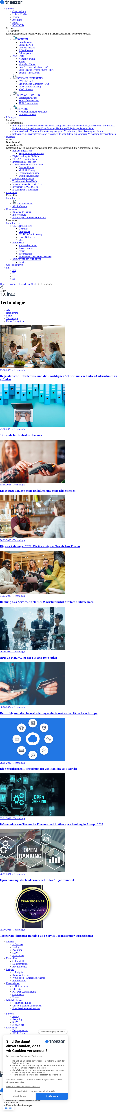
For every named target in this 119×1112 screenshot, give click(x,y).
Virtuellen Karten (27, 64)
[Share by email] (13, 295)
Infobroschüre (19, 214)
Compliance (24, 231)
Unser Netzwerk (27, 237)
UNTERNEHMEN (22, 226)
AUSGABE (18, 56)
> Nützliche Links (21, 1003)
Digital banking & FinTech (25, 156)
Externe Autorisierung (29, 72)
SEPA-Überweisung (29, 100)
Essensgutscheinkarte (29, 173)
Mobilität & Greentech (23, 178)
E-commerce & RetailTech (25, 189)
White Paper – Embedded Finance (29, 217)
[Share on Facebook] (1, 295)
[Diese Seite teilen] (1, 288)
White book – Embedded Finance (35, 256)
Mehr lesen (12, 198)
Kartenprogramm (27, 58)
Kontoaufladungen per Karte (33, 111)
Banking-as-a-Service (63, 125)
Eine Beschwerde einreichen (26, 1008)
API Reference (19, 206)
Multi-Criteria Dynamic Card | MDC (36, 70)
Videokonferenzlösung (30, 86)
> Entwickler (19, 961)
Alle (8, 310)
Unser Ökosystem (15, 321)
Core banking (19, 11)
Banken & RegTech (22, 150)
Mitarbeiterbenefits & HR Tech (27, 164)
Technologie (12, 318)
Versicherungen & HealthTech (27, 184)
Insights (12, 284)
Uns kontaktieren (14, 265)
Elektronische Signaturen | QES (34, 83)
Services (10, 8)
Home (3, 284)
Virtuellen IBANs (27, 114)
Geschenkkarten (26, 167)
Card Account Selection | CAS (33, 67)
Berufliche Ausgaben (29, 175)
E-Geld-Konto (26, 50)
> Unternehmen (20, 986)
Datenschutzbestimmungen (19, 1105)
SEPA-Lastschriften (28, 103)
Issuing (15, 17)
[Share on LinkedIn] (9, 295)
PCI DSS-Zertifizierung (30, 234)
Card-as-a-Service (58, 131)
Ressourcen (12, 209)
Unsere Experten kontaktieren (27, 1005)
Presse (22, 251)
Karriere (23, 262)
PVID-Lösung (26, 81)
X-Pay (22, 61)
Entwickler (11, 192)
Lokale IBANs (19, 14)
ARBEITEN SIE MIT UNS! (26, 259)
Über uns (23, 228)
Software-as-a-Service (64, 134)
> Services (17, 944)
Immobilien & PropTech (24, 161)
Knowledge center (28, 245)
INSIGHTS (18, 242)
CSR (21, 239)
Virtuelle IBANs (27, 47)
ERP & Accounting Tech (24, 159)
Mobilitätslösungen (28, 170)
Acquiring (17, 19)
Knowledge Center (21, 212)
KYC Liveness (26, 89)
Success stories (26, 248)
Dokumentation (20, 964)
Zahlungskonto (26, 53)
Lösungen (11, 117)
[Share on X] (5, 295)
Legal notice (12, 1102)
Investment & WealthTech (25, 187)
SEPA (15, 22)
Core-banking (25, 42)
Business (10, 136)
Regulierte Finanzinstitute (31, 153)
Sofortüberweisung (28, 97)
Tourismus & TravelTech (24, 181)
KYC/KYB (18, 25)
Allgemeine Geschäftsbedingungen (23, 1099)
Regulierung (12, 313)
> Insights (17, 972)
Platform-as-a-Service (53, 128)
